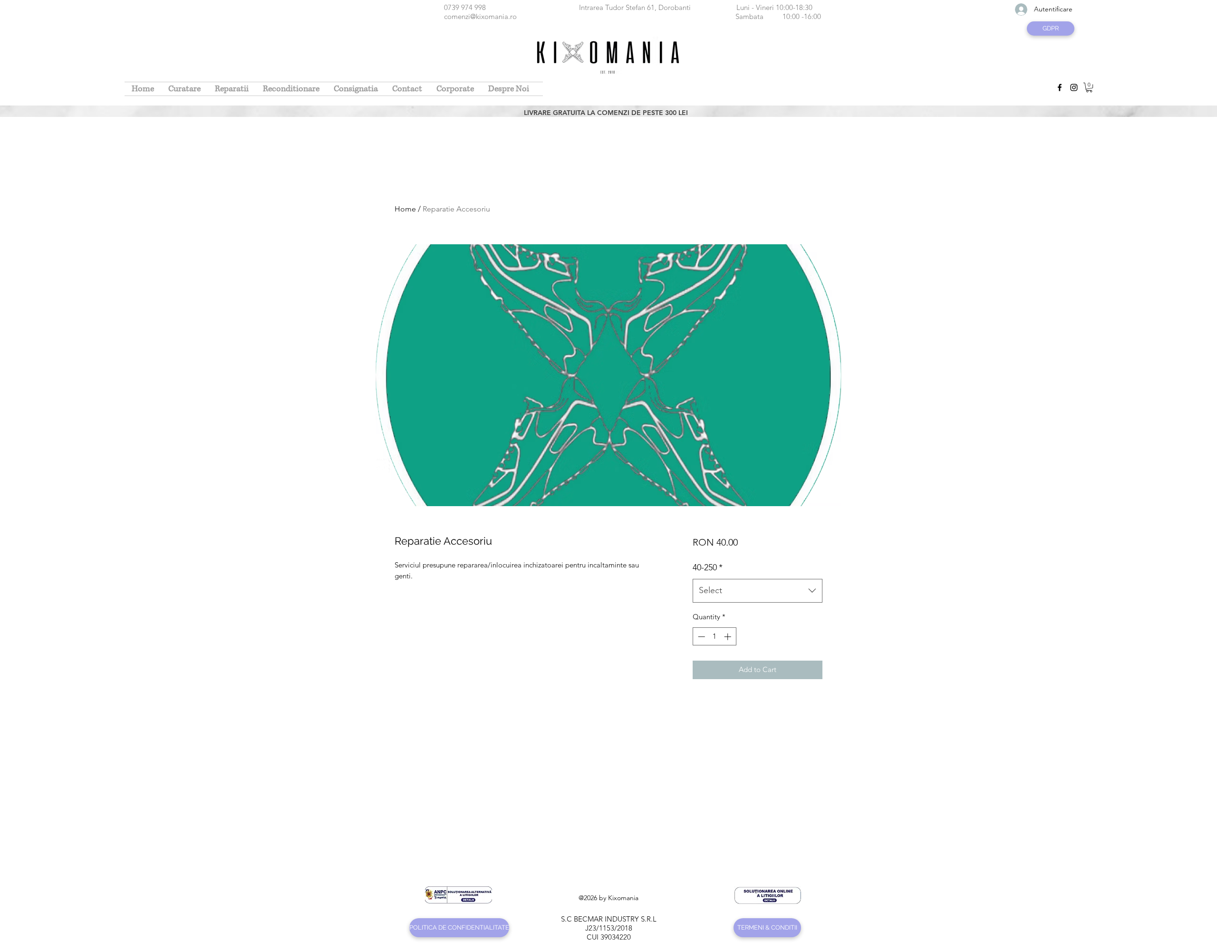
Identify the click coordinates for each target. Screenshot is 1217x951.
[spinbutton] (714, 636)
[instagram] (1074, 87)
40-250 (708, 567)
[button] (1089, 87)
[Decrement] (700, 636)
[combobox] (757, 591)
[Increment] (728, 636)
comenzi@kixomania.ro (480, 16)
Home (405, 208)
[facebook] (1059, 87)
